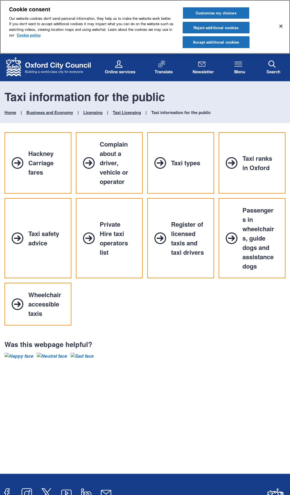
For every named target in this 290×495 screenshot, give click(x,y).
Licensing (93, 112)
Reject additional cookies (215, 27)
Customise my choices (216, 13)
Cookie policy (29, 35)
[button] (19, 356)
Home (10, 112)
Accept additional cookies (216, 42)
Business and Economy (49, 112)
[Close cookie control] (281, 26)
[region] (145, 27)
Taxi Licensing (127, 112)
